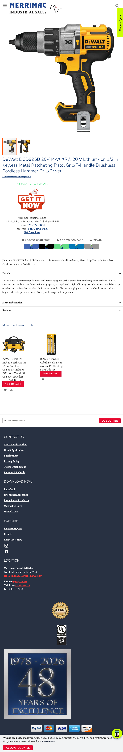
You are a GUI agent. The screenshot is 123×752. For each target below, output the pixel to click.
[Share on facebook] (31, 246)
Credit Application (14, 450)
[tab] (61, 273)
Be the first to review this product (16, 176)
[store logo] (35, 8)
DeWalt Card (11, 511)
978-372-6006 (19, 581)
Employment (11, 455)
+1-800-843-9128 (37, 229)
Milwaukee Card (13, 506)
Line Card (9, 489)
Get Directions (32, 232)
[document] (62, 743)
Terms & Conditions (15, 467)
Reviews (6, 310)
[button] (24, 146)
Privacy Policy (11, 461)
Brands (8, 534)
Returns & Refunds (14, 472)
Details (6, 273)
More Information (12, 302)
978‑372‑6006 (36, 225)
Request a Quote (13, 528)
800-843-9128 (22, 585)
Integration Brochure (16, 495)
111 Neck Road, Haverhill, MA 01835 (23, 576)
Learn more (48, 741)
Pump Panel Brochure (16, 500)
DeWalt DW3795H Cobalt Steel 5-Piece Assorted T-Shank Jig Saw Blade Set (51, 364)
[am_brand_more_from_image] (13, 355)
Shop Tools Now (13, 539)
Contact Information (15, 444)
